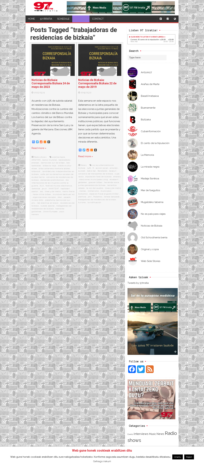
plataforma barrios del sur (57, 200)
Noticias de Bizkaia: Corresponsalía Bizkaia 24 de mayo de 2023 (51, 83)
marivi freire (68, 191)
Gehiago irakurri (102, 461)
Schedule (63, 18)
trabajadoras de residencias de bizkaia (97, 199)
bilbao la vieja (49, 166)
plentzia (82, 197)
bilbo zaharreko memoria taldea (54, 168)
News (160, 434)
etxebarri (114, 179)
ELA (42, 186)
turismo (82, 202)
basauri (113, 171)
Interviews (141, 434)
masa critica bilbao (42, 194)
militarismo (93, 191)
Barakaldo (102, 171)
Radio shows (40, 157)
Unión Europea (50, 211)
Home (31, 18)
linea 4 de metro (53, 191)
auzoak (81, 171)
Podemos (97, 197)
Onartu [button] (177, 457)
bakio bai (91, 171)
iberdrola (36, 188)
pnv (33, 203)
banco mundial (49, 160)
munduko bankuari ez (64, 194)
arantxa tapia (58, 157)
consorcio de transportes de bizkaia (95, 174)
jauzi (44, 188)
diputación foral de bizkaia (98, 177)
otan (60, 197)
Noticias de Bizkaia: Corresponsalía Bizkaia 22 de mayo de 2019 (97, 83)
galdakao (82, 182)
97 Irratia (46, 18)
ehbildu (117, 177)
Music (152, 434)
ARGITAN (36, 160)
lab (41, 191)
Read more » (39, 148)
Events (130, 434)
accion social (102, 168)
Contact (98, 18)
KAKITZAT (54, 188)
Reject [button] (189, 457)
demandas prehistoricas (52, 180)
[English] (174, 18)
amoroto (114, 168)
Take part (81, 18)
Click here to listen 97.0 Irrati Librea (147, 37)
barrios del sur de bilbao (53, 163)
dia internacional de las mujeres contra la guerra (50, 183)
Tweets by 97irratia (138, 283)
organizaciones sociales (44, 197)
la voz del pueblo (94, 188)
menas (82, 191)
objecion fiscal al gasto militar (104, 194)
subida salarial (47, 206)
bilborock (36, 171)
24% (89, 168)
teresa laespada (112, 197)
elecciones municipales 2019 (93, 179)
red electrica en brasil (47, 203)
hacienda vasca (111, 182)
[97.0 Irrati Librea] (45, 7)
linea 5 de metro (113, 188)
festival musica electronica (59, 186)
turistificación (94, 202)
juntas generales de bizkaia (92, 185)
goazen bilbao (95, 182)
